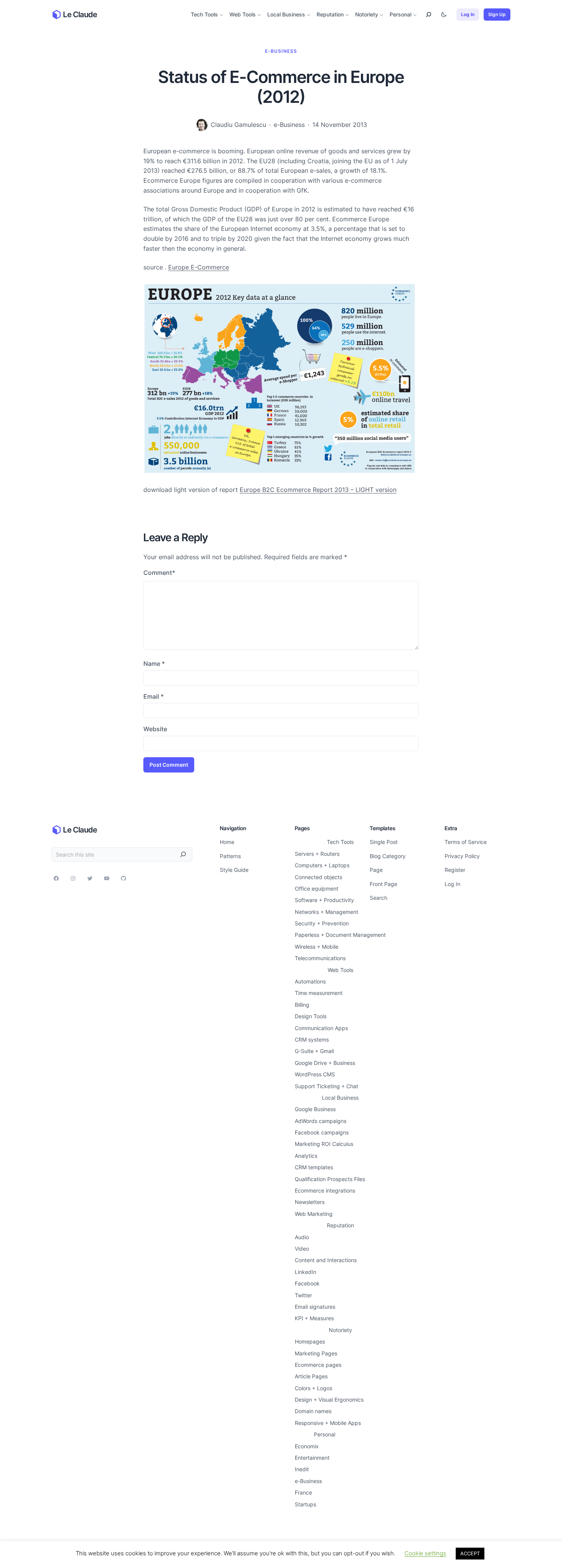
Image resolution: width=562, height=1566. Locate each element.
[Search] (183, 854)
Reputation (330, 14)
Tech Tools (204, 14)
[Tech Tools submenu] (221, 15)
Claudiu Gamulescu (238, 124)
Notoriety (366, 14)
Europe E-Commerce (198, 267)
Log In (467, 14)
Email (153, 696)
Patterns (230, 856)
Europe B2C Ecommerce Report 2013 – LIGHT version (318, 489)
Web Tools (242, 14)
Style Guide (234, 870)
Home (227, 842)
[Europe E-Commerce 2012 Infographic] (280, 470)
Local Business (286, 14)
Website (155, 729)
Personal (400, 14)
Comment (159, 572)
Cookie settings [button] (425, 1553)
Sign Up (497, 14)
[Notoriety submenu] (382, 15)
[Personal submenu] (415, 15)
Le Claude (80, 14)
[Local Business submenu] (309, 15)
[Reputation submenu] (347, 15)
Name (154, 663)
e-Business (281, 51)
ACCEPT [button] (470, 1553)
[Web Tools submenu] (259, 15)
